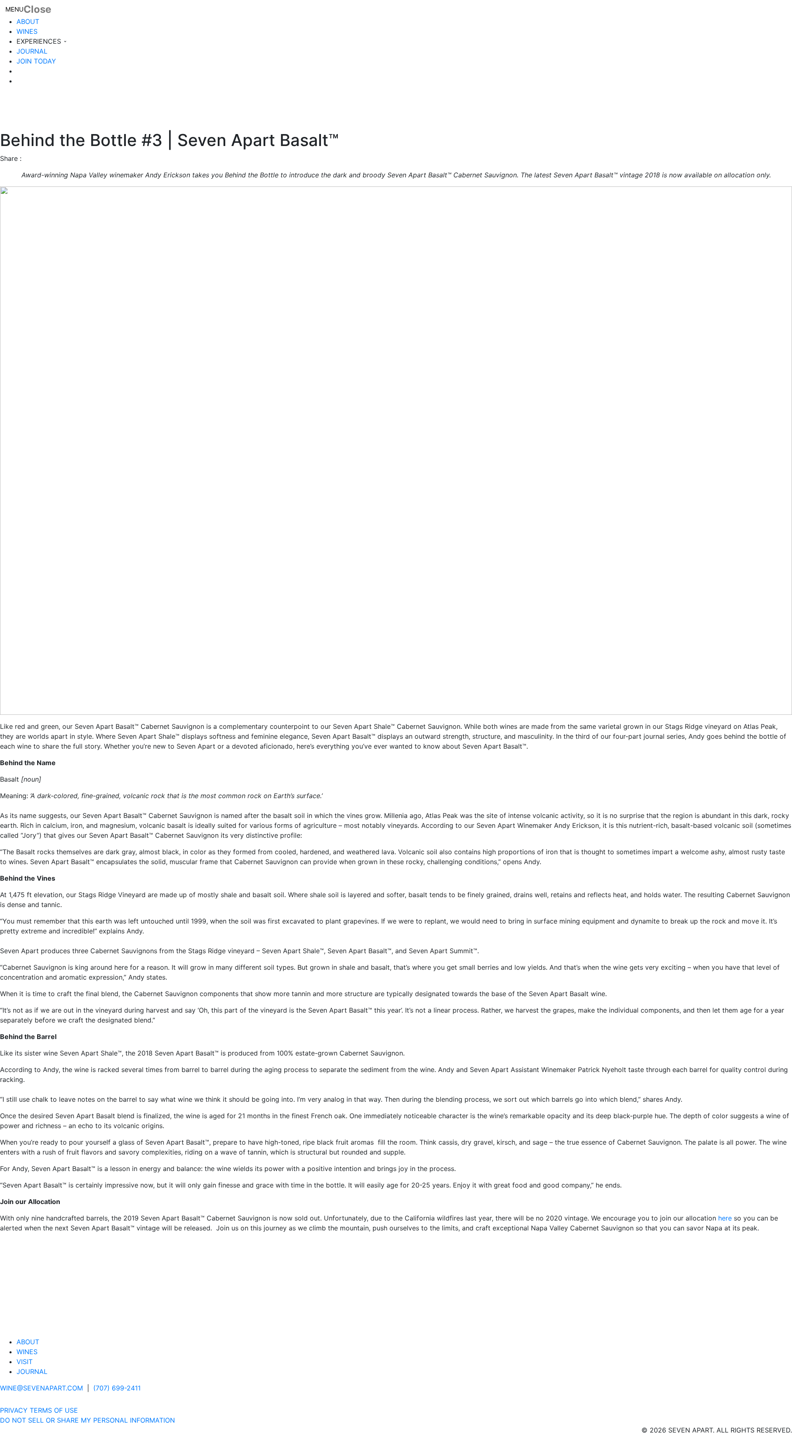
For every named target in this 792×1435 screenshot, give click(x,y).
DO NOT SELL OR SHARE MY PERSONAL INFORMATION (87, 1420)
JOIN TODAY (36, 61)
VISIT (24, 1361)
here (725, 1218)
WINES (27, 31)
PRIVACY (14, 1410)
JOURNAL (31, 51)
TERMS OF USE (54, 1410)
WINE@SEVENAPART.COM (41, 1388)
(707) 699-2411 (117, 1388)
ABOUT (27, 21)
